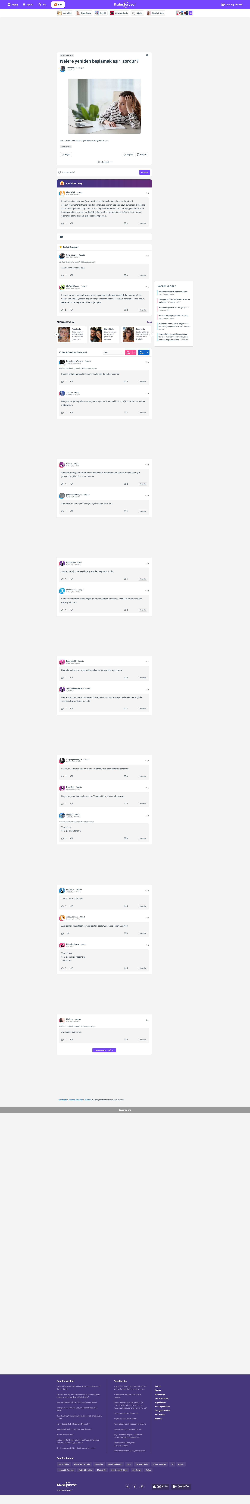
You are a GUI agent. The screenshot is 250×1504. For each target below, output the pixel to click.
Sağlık (148, 1470)
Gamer (181, 1464)
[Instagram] (142, 1486)
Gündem (140, 13)
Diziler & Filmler (142, 1464)
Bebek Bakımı (86, 13)
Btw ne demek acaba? (65, 1435)
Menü (15, 4)
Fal (172, 1464)
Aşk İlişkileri (67, 13)
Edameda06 (71, 661)
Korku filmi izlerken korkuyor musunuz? (130, 1451)
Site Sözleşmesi (161, 1398)
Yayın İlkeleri (160, 1402)
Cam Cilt (103, 13)
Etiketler (158, 1419)
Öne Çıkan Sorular (162, 1410)
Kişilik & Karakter (67, 55)
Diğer (129, 1464)
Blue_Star (70, 787)
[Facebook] (134, 1486)
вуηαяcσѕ (70, 889)
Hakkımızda (160, 1394)
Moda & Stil (101, 1470)
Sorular (87, 1100)
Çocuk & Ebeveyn (115, 1464)
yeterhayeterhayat (74, 495)
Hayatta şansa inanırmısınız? (126, 1419)
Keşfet (30, 4)
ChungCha (70, 562)
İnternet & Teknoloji (66, 1470)
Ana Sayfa (63, 1100)
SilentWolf (70, 192)
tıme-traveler (71, 255)
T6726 (69, 392)
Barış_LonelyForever (74, 361)
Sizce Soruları (66, 147)
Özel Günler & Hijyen (119, 1470)
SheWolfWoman (72, 286)
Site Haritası (160, 1415)
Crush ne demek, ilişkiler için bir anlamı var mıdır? (76, 1448)
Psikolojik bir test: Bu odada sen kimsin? (130, 1424)
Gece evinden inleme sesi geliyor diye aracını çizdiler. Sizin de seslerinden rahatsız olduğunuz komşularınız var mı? (130, 1405)
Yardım (158, 1386)
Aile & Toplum (63, 1464)
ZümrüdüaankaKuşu (74, 688)
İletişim (158, 1390)
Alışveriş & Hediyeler (82, 1464)
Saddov (69, 814)
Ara (44, 4)
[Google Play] (182, 1487)
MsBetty (69, 1019)
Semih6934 (71, 68)
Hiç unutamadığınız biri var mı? (126, 1413)
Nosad (69, 464)
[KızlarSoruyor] (67, 1487)
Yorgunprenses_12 (74, 760)
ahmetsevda (71, 590)
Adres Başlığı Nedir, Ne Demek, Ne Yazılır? (73, 1424)
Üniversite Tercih (121, 13)
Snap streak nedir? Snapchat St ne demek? (74, 1429)
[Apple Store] (161, 1487)
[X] (127, 1486)
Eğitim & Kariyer (159, 1464)
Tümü (149, 322)
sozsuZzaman (72, 917)
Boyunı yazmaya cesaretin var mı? (128, 1429)
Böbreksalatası (72, 944)
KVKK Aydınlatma (162, 1406)
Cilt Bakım (99, 1464)
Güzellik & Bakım (158, 13)
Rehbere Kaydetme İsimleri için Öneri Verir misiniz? (77, 1402)
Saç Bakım (136, 1470)
